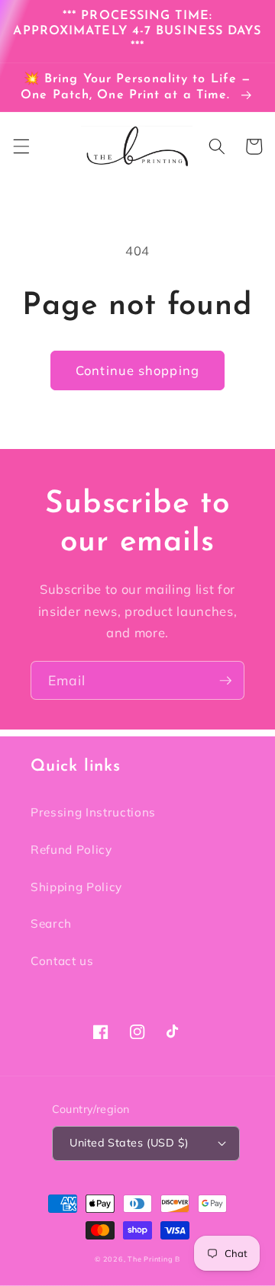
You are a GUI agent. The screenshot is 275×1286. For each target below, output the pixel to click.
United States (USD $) (129, 1143)
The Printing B (154, 1259)
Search (51, 923)
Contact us (62, 961)
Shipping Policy (76, 887)
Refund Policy (71, 849)
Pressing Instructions (93, 812)
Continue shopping (137, 370)
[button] (20, 146)
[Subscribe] (225, 681)
